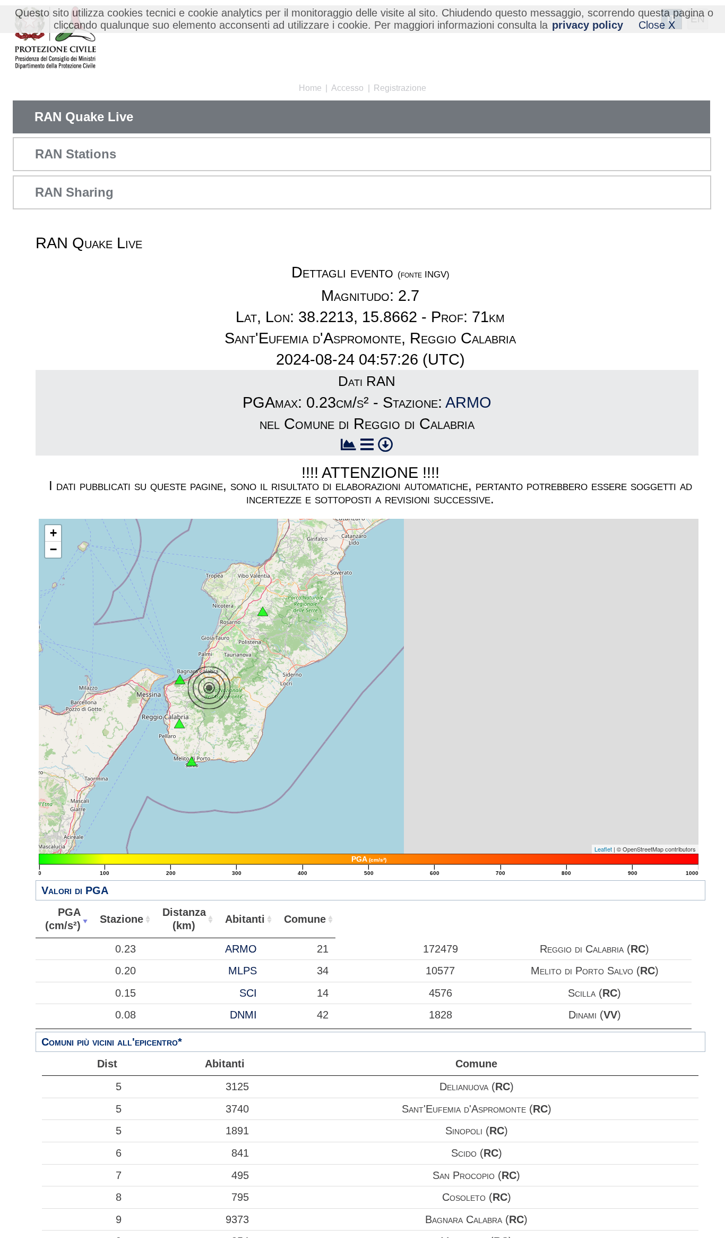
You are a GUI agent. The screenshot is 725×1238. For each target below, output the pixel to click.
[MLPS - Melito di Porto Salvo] (191, 761)
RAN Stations (75, 154)
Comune (305, 919)
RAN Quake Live (83, 117)
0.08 (125, 1015)
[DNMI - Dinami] (262, 611)
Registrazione (400, 87)
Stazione (121, 919)
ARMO (468, 402)
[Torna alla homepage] (55, 38)
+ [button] (53, 533)
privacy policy (587, 25)
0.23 (125, 949)
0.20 (125, 970)
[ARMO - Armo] (179, 723)
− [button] (53, 549)
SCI (248, 993)
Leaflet (603, 849)
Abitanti (245, 919)
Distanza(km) (184, 918)
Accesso (347, 87)
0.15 (125, 993)
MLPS (242, 970)
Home (310, 87)
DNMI (243, 1015)
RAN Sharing (74, 192)
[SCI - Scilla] (180, 679)
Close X (656, 25)
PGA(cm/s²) (63, 918)
